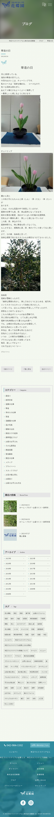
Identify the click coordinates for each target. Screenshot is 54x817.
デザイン (25, 677)
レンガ (19, 688)
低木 (32, 634)
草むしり (21, 682)
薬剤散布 (40, 629)
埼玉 (45, 634)
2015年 (32, 574)
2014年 (8, 579)
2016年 (8, 574)
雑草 (33, 688)
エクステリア (21, 624)
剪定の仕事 (10, 458)
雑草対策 (9, 400)
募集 (6, 624)
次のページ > (46, 369)
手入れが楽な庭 (10, 682)
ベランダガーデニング (28, 666)
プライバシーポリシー (12, 661)
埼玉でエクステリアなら (23, 640)
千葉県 (43, 618)
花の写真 (9, 425)
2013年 (32, 579)
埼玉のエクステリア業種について (40, 757)
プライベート (5, 352)
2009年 (32, 589)
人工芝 (41, 698)
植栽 (26, 634)
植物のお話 (10, 429)
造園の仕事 (10, 404)
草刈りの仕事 (11, 412)
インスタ (44, 672)
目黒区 (25, 618)
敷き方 (26, 688)
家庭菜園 (9, 450)
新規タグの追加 (12, 433)
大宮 (6, 666)
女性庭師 (41, 688)
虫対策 (39, 624)
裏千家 (28, 613)
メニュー (43, 650)
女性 (34, 698)
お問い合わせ (26, 661)
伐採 (6, 618)
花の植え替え (22, 672)
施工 (22, 698)
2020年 (8, 564)
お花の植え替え (12, 475)
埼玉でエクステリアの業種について (16, 650)
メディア (9, 462)
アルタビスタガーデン (12, 677)
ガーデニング (43, 666)
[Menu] (50, 4)
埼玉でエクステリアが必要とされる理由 (18, 645)
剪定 (15, 613)
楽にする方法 (31, 682)
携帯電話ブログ (12, 437)
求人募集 (7, 613)
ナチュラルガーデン (11, 698)
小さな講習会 (11, 446)
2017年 (32, 569)
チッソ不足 (14, 666)
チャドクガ (24, 629)
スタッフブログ (12, 471)
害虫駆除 (9, 454)
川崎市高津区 (38, 661)
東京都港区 (33, 618)
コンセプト (8, 640)
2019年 (32, 564)
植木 (12, 618)
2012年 (8, 584)
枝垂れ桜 (7, 634)
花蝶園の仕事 (11, 421)
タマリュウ (17, 693)
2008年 (8, 594)
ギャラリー (8, 656)
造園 (38, 634)
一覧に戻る (27, 369)
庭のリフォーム (29, 693)
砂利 (6, 688)
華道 (7, 408)
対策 (32, 629)
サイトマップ (40, 786)
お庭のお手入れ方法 (13, 483)
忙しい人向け (9, 704)
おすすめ (7, 693)
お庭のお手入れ (12, 442)
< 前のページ (7, 369)
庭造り (8, 396)
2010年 (8, 589)
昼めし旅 (31, 624)
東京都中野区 (18, 634)
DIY (28, 698)
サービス (34, 650)
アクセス (18, 656)
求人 (12, 624)
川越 (18, 618)
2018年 (8, 569)
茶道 (7, 417)
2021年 (32, 558)
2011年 (32, 584)
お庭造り (9, 479)
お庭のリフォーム (39, 613)
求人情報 (7, 629)
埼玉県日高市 (34, 672)
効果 (12, 688)
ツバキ (16, 629)
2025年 (8, 558)
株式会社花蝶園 (29, 656)
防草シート (42, 682)
